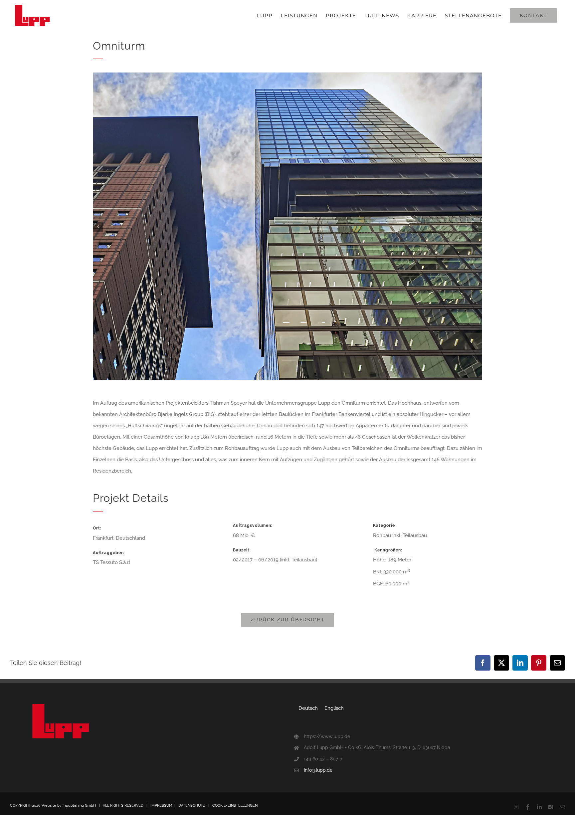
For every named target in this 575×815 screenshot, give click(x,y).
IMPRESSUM (161, 805)
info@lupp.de (318, 770)
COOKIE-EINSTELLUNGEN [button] (235, 805)
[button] (98, 227)
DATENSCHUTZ (191, 805)
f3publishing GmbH (79, 805)
